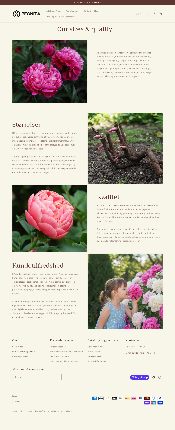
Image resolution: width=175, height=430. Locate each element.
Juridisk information (97, 361)
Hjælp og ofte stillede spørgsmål (64, 361)
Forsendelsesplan (58, 347)
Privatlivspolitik (95, 351)
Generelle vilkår (95, 356)
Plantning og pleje (20, 356)
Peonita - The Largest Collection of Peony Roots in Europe (38, 411)
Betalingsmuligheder (97, 347)
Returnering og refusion (60, 356)
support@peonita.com (144, 352)
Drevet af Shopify (65, 411)
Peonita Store (53, 305)
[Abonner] (58, 377)
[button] (73, 11)
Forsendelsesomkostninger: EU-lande (66, 351)
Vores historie (18, 347)
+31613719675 (141, 346)
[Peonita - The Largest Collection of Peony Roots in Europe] (26, 14)
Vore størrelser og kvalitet (23, 351)
